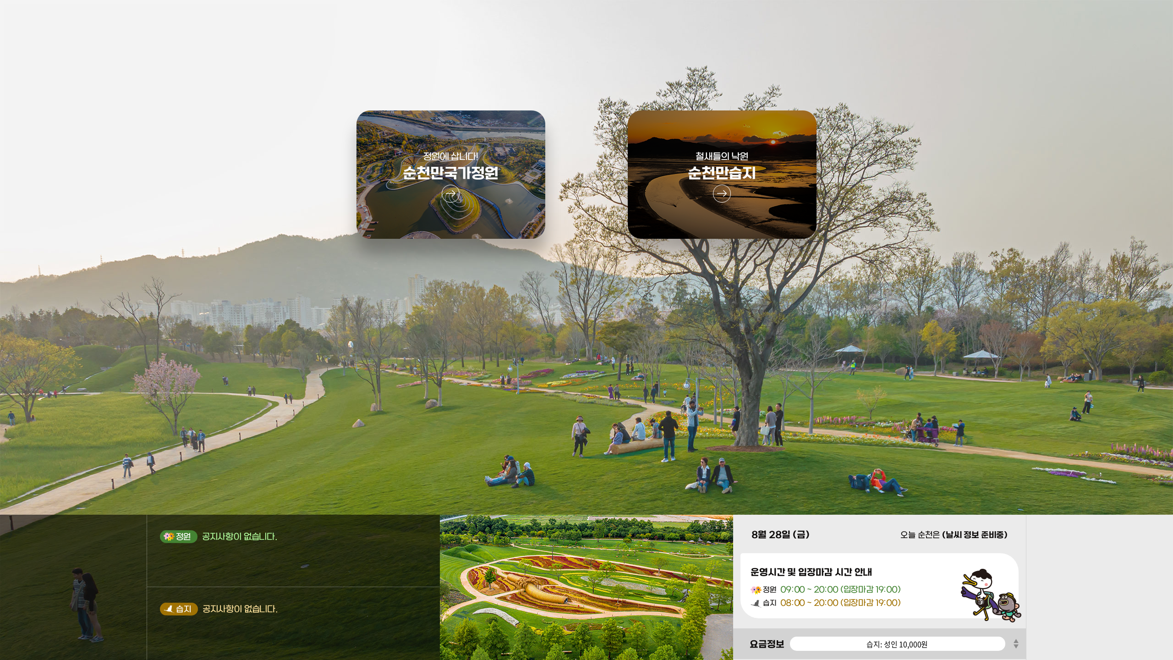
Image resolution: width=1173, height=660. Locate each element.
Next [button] (1015, 647)
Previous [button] (1015, 640)
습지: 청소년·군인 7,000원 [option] (897, 643)
